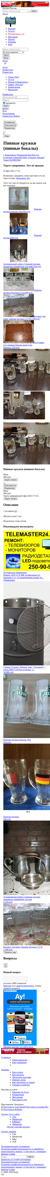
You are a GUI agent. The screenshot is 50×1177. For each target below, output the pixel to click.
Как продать (18, 1075)
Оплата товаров (8, 1131)
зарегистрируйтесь (25, 986)
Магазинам (17, 1097)
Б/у (15, 511)
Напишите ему (23, 178)
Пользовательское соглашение (15, 1146)
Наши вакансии (19, 1060)
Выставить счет (19, 1099)
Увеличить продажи (21, 1077)
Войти (5, 108)
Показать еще (10, 952)
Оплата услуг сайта (10, 1114)
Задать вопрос (10, 480)
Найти (6, 55)
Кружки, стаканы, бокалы (31, 157)
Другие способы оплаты (18, 1127)
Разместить (7, 70)
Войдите (7, 986)
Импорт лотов (19, 1080)
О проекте (6, 1057)
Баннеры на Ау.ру (20, 1092)
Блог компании (19, 1062)
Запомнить (10, 103)
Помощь (5, 1070)
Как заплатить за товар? (23, 1082)
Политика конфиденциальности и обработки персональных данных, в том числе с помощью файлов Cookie (23, 1151)
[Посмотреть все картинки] (4, 421)
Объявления (18, 1094)
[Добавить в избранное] (4, 483)
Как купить (17, 1072)
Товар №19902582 (11, 160)
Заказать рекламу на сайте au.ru (18, 1047)
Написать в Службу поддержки (16, 1159)
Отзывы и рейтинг (21, 1085)
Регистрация (8, 113)
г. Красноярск (9, 155)
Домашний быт (24, 155)
